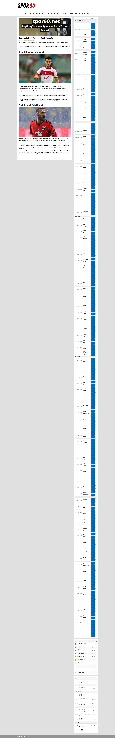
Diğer (83, 13)
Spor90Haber (32, 40)
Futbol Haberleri (29, 13)
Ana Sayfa (21, 13)
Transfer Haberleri (58, 158)
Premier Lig (30, 138)
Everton (32, 150)
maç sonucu (41, 158)
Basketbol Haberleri (41, 13)
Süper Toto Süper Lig (49, 158)
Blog (88, 13)
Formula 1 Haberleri (75, 13)
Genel (27, 158)
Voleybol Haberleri (53, 13)
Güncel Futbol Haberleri (34, 158)
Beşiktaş (39, 84)
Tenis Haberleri (63, 13)
